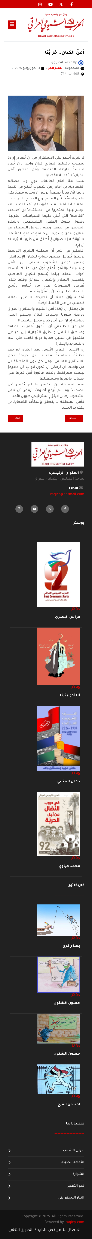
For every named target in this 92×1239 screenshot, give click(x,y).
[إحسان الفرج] (58, 1079)
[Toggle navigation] (12, 24)
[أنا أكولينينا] (58, 657)
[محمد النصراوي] (80, 63)
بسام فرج (71, 946)
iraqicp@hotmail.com (66, 494)
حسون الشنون (67, 1003)
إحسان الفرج (69, 1105)
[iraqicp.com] (50, 24)
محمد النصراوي (70, 85)
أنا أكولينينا (70, 696)
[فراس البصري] (58, 575)
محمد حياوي (69, 866)
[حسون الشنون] (58, 975)
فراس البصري (67, 617)
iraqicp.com (74, 1222)
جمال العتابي (68, 782)
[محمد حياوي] (58, 824)
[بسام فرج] (58, 920)
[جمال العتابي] (58, 739)
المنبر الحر (55, 68)
